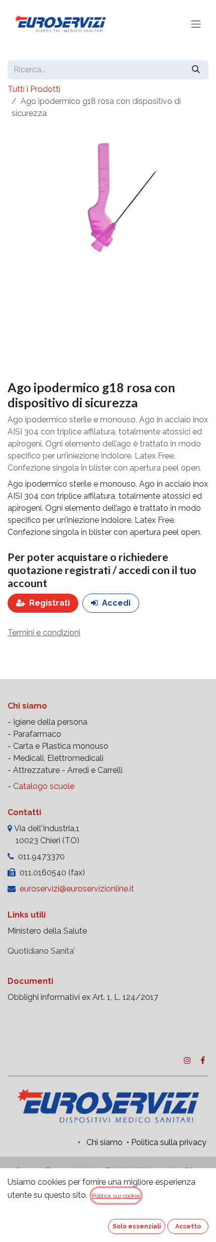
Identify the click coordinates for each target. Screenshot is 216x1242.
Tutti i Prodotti (34, 89)
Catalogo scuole (43, 786)
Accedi (116, 603)
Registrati (49, 603)
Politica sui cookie (116, 1195)
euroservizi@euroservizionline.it (77, 888)
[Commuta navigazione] (196, 24)
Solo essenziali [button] (137, 1226)
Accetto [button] (188, 1226)
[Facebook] (202, 1060)
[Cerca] (195, 69)
